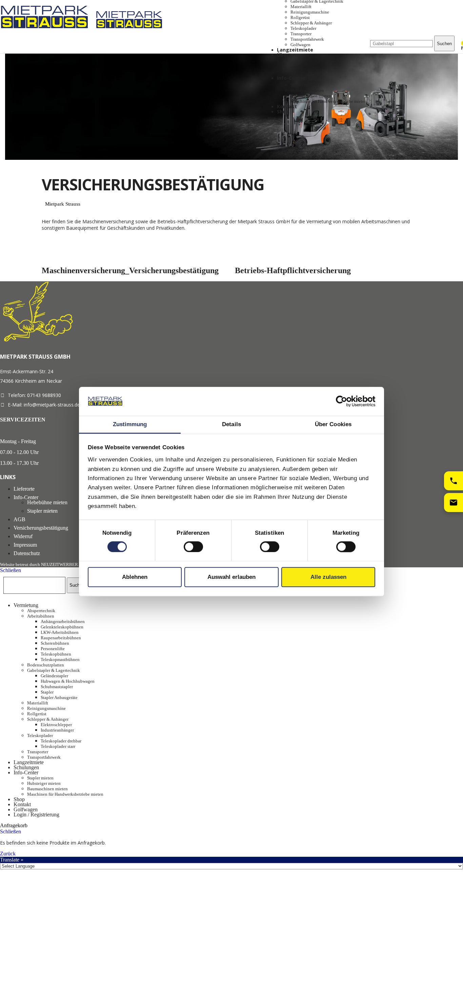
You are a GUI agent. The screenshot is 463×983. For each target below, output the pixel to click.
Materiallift (300, 6)
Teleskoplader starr (58, 746)
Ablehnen (134, 576)
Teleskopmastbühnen (60, 659)
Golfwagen (300, 44)
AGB (19, 519)
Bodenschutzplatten (45, 664)
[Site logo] (46, 30)
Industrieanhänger (57, 730)
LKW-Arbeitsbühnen (60, 632)
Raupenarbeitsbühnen (61, 637)
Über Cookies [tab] (333, 424)
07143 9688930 (44, 395)
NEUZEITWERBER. (60, 564)
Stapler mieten (303, 85)
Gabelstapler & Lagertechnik (53, 670)
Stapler (47, 692)
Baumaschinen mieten (310, 95)
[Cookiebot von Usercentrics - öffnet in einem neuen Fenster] (345, 401)
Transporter (300, 33)
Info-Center (26, 497)
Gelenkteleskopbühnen (62, 626)
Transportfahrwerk (307, 39)
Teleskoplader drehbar (61, 740)
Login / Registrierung (36, 814)
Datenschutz (27, 553)
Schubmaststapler (57, 686)
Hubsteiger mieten (307, 90)
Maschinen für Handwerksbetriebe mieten (328, 101)
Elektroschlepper (56, 724)
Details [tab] (231, 424)
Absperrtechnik (41, 610)
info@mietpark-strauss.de (52, 404)
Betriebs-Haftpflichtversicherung (293, 270)
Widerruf (23, 536)
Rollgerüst (300, 17)
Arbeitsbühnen (40, 616)
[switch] (193, 546)
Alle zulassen (328, 576)
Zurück (8, 853)
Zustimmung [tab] (130, 424)
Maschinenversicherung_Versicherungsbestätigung (130, 270)
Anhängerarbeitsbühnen (63, 621)
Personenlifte (53, 648)
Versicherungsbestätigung (41, 528)
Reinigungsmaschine (309, 12)
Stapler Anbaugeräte (59, 697)
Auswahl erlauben (231, 576)
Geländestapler (54, 675)
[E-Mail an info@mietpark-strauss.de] (453, 502)
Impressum (25, 545)
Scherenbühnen (55, 643)
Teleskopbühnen (56, 654)
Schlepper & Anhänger (311, 22)
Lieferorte (24, 489)
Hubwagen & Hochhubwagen (68, 681)
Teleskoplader (303, 28)
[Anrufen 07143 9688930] (453, 480)
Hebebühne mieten (47, 502)
